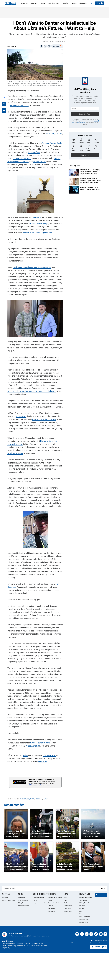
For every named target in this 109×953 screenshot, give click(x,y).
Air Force (66, 903)
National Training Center (52, 143)
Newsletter (20, 943)
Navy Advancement (39, 903)
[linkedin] (101, 934)
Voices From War (32, 746)
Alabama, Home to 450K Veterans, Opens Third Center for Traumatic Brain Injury (90, 181)
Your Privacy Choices (42, 946)
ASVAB (35, 900)
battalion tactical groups (38, 223)
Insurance (24, 3)
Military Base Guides (85, 897)
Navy (65, 900)
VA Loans (5, 897)
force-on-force (34, 152)
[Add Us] (4, 97)
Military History (83, 922)
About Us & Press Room (8, 943)
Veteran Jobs (83, 900)
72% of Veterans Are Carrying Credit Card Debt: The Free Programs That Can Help (90, 172)
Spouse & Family (84, 919)
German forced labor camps (44, 419)
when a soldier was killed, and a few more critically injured (31, 391)
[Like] (4, 110)
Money (42, 3)
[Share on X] (45, 46)
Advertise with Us (37, 943)
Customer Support (100, 947)
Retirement (51, 908)
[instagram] (87, 934)
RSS (3, 948)
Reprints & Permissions (8, 946)
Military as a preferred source (39, 785)
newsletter (42, 761)
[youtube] (77, 934)
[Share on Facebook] (41, 46)
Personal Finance (23, 900)
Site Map (7, 948)
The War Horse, (49, 755)
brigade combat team (22, 158)
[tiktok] (96, 934)
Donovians (36, 217)
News (73, 3)
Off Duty (82, 905)
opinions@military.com (19, 105)
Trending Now (74, 166)
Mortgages (33, 3)
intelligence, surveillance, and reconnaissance (32, 267)
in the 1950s (21, 416)
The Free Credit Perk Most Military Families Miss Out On (90, 188)
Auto (80, 911)
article (25, 755)
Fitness (81, 914)
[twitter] (91, 934)
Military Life (83, 3)
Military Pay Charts (23, 905)
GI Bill (50, 900)
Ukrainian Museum (15, 453)
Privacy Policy (81, 122)
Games (81, 908)
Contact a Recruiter (38, 897)
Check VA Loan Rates (8, 900)
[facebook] (82, 934)
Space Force (68, 911)
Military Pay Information (25, 903)
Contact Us (27, 943)
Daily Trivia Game (84, 916)
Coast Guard (67, 908)
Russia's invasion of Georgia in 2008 (37, 233)
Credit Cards (21, 897)
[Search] (91, 3)
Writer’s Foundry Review (40, 743)
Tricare (50, 905)
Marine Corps (68, 905)
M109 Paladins (39, 161)
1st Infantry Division (54, 133)
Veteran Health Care (54, 903)
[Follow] (4, 104)
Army (65, 897)
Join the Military (54, 3)
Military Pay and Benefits (55, 897)
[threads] (105, 934)
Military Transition (84, 903)
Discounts (51, 911)
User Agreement (20, 946)
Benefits (65, 3)
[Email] (49, 46)
